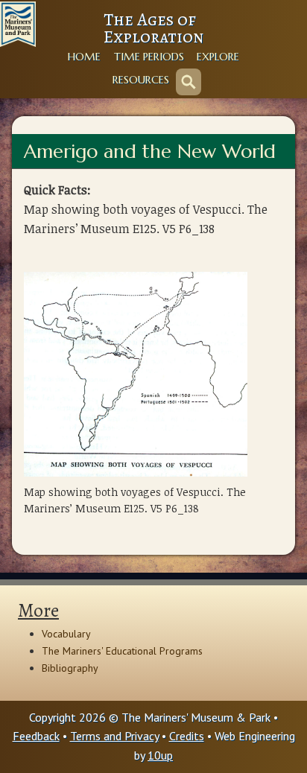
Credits (186, 735)
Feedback (36, 735)
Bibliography (70, 668)
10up (160, 755)
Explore (218, 56)
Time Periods (149, 56)
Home (84, 56)
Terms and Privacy (114, 735)
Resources (141, 79)
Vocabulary (66, 633)
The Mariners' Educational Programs (122, 651)
